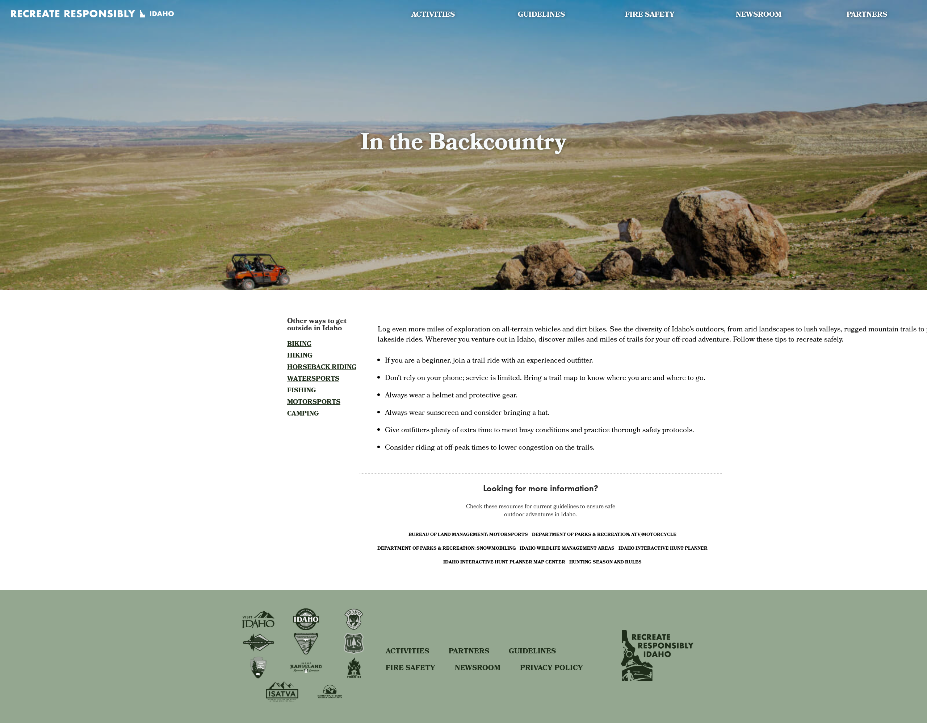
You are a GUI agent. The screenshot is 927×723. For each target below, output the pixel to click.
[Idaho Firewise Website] (353, 676)
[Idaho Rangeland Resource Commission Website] (306, 675)
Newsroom (758, 15)
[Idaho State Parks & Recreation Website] (306, 628)
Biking (299, 344)
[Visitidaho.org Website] (258, 626)
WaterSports (313, 379)
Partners (867, 15)
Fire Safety (650, 15)
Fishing (301, 391)
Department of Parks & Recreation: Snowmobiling (446, 548)
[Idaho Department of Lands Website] (258, 651)
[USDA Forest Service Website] (354, 652)
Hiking (299, 356)
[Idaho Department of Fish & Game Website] (353, 628)
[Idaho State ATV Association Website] (282, 700)
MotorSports (313, 402)
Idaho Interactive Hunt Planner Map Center (504, 562)
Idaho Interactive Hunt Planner (663, 548)
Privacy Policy (551, 667)
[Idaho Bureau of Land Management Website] (306, 652)
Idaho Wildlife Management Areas (567, 548)
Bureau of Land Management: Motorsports (468, 534)
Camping (303, 414)
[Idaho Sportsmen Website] (329, 701)
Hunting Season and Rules (605, 562)
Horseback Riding (321, 367)
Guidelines (541, 15)
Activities (433, 15)
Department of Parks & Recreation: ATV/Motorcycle (604, 534)
